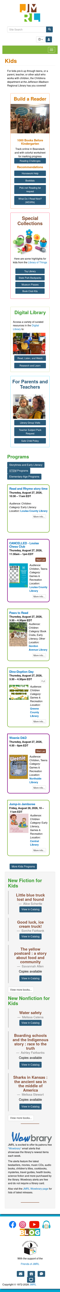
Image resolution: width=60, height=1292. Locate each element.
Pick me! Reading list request (30, 189)
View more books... (21, 989)
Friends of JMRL (30, 1264)
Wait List (40, 559)
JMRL (33, 1284)
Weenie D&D (18, 738)
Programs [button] (18, 470)
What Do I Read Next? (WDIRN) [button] (30, 200)
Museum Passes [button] (30, 284)
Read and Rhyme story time (28, 488)
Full (43, 681)
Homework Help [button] (30, 173)
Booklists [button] (30, 180)
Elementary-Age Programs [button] (24, 476)
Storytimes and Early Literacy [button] (25, 465)
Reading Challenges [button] (30, 160)
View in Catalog (30, 909)
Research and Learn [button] (30, 365)
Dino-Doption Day (21, 671)
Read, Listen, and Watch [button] (30, 358)
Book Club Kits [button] (30, 291)
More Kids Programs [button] (23, 866)
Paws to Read (18, 613)
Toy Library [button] (30, 271)
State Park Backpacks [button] (30, 277)
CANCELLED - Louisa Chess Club (24, 545)
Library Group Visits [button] (30, 422)
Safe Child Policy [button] (30, 440)
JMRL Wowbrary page (35, 1188)
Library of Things (37, 262)
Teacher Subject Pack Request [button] (30, 431)
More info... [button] (39, 516)
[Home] (30, 14)
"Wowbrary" (14, 1148)
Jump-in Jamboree (22, 804)
